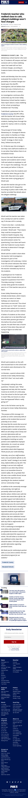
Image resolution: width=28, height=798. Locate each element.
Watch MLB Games (5, 758)
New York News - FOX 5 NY (5, 692)
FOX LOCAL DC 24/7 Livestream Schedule (5, 714)
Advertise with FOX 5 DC (17, 723)
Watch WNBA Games (4, 772)
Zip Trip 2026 (16, 712)
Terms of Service (15, 650)
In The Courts (4, 732)
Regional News (4, 688)
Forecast (15, 662)
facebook (10, 782)
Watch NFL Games (5, 753)
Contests (15, 737)
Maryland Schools (7, 567)
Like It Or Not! (4, 727)
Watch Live (21, 2)
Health (2, 678)
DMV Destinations (17, 706)
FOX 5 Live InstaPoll (17, 721)
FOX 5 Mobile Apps (17, 733)
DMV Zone (3, 725)
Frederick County (17, 24)
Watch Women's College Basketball (5, 769)
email (21, 782)
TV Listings (3, 704)
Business (3, 675)
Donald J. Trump (16, 698)
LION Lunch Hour (17, 704)
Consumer (3, 677)
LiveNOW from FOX (5, 706)
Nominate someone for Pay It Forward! (17, 710)
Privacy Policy (15, 648)
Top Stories (4, 684)
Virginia (2, 663)
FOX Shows (3, 708)
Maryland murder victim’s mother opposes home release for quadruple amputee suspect (18, 619)
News (3, 660)
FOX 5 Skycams (16, 663)
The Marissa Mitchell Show (4, 723)
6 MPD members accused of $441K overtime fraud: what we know (17, 606)
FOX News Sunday (5, 682)
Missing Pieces (4, 740)
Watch (3, 702)
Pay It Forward (16, 708)
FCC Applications (17, 740)
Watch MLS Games (5, 774)
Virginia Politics (16, 693)
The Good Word (5, 736)
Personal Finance (5, 680)
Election (15, 695)
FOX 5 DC (11, 24)
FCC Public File (16, 739)
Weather (15, 660)
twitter (12, 782)
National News (4, 670)
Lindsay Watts (5, 24)
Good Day (16, 702)
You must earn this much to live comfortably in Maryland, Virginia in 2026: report (17, 592)
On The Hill (3, 730)
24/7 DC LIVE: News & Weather (5, 668)
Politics (15, 688)
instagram (15, 782)
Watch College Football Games (5, 755)
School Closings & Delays (17, 668)
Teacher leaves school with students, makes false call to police (13, 351)
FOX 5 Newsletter (17, 732)
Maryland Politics (17, 691)
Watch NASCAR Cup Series (5, 760)
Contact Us (15, 728)
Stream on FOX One (4, 750)
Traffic (14, 665)
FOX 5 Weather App (17, 670)
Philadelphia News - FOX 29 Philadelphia (5, 695)
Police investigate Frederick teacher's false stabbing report (14, 45)
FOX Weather (16, 672)
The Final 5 (3, 729)
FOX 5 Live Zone (5, 734)
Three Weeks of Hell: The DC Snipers (6, 738)
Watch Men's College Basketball (5, 766)
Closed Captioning (17, 745)
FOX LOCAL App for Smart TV (17, 726)
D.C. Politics (15, 689)
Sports (2, 673)
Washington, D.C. (5, 662)
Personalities (16, 730)
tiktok (18, 782)
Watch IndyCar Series (4, 763)
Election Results (16, 696)
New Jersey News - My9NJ (5, 698)
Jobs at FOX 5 (16, 744)
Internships (15, 742)
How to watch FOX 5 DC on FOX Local (5, 710)
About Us (16, 719)
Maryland (3, 665)
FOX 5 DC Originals (4, 719)
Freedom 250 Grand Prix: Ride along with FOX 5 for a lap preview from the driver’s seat (17, 612)
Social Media (16, 735)
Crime (2, 672)
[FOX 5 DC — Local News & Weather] (5, 2)
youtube (7, 782)
